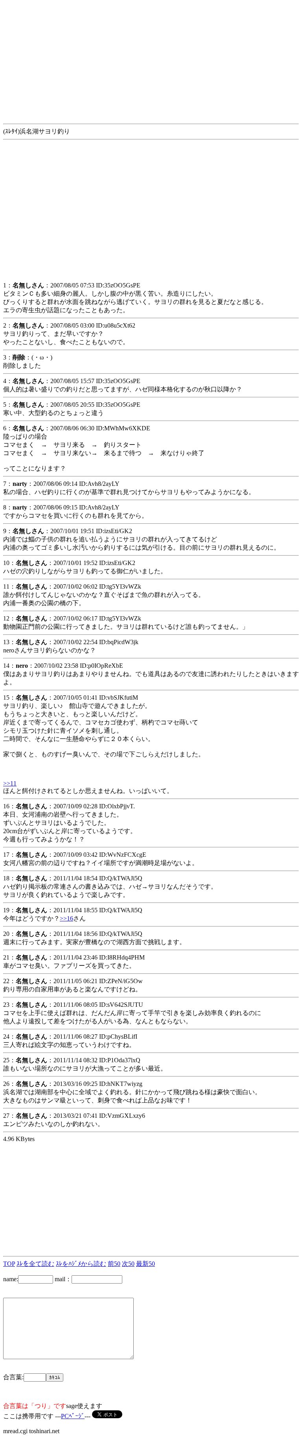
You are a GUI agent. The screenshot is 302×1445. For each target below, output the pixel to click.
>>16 (66, 918)
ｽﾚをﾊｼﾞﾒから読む (81, 1263)
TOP (9, 1263)
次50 (128, 1263)
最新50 (145, 1263)
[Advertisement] (151, 58)
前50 (114, 1263)
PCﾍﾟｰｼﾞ (73, 1416)
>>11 (10, 783)
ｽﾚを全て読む (35, 1263)
